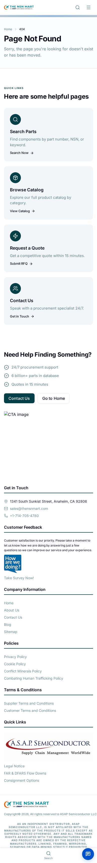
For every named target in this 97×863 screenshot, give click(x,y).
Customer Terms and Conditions (30, 710)
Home (8, 29)
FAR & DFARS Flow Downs (25, 773)
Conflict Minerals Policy (23, 671)
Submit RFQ (19, 263)
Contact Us (19, 398)
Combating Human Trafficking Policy (33, 678)
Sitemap (10, 632)
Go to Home (53, 398)
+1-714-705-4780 (24, 516)
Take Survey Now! (19, 578)
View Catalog (20, 211)
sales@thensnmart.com (29, 508)
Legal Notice (14, 766)
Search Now (19, 153)
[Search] (77, 7)
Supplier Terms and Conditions (29, 703)
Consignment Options (21, 780)
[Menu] (88, 7)
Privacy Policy (15, 657)
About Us (11, 610)
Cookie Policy (15, 664)
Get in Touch (19, 316)
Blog (7, 624)
